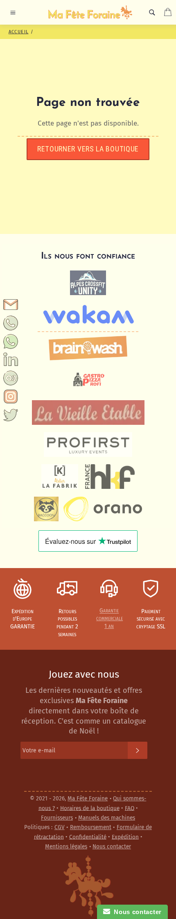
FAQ (129, 807)
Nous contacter (112, 846)
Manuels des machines (106, 817)
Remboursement (90, 827)
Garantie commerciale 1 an (109, 618)
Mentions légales (66, 846)
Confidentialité (87, 836)
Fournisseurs (57, 817)
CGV (59, 827)
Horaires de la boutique (90, 807)
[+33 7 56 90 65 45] (10, 328)
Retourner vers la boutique (88, 148)
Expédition (125, 836)
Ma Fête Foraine (88, 798)
